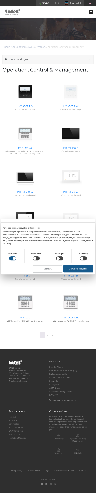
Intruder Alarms (26, 47)
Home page (9, 47)
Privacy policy (16, 470)
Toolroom (58, 453)
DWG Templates (16, 431)
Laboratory (59, 439)
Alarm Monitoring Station (60, 391)
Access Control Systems (59, 377)
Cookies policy (33, 470)
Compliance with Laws (64, 470)
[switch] (36, 258)
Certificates (14, 424)
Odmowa (48, 269)
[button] (91, 3)
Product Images (16, 427)
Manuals (12, 417)
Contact (82, 470)
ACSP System (55, 388)
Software (13, 420)
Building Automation (58, 374)
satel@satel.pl (21, 381)
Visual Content (15, 434)
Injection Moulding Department (78, 440)
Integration (54, 381)
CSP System (54, 384)
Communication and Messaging (63, 370)
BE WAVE (53, 395)
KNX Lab (78, 453)
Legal (47, 470)
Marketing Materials (17, 438)
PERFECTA (41, 47)
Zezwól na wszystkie (78, 269)
